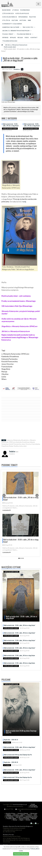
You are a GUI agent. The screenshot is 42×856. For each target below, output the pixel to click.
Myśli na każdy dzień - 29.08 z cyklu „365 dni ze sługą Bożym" (11, 125)
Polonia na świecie (24, 818)
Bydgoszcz (9, 440)
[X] (22, 69)
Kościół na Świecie (9, 17)
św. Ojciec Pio (10, 817)
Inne (29, 20)
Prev (4, 495)
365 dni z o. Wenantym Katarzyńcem (16, 45)
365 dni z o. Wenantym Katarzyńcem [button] (15, 30)
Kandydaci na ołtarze (31, 816)
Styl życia (6, 20)
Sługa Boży (4, 446)
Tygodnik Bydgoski (9, 41)
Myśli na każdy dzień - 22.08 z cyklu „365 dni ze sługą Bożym (19, 663)
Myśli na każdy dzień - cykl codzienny (16, 296)
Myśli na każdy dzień (10, 47)
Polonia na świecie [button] (24, 34)
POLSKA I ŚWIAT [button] (7, 34)
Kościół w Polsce (22, 13)
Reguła (20, 37)
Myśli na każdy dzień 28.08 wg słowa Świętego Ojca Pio (18, 755)
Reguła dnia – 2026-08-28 (11, 762)
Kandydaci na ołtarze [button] (10, 27)
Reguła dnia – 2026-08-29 (11, 740)
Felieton (32, 17)
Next (37, 495)
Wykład (13, 37)
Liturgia (15, 10)
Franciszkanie (36, 444)
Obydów (16, 446)
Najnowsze (6, 10)
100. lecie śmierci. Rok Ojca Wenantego (16, 306)
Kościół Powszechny (15, 444)
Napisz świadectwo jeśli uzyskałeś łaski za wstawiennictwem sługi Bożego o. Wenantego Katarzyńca (19, 337)
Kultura (15, 20)
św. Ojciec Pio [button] (28, 27)
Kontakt (33, 37)
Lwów (21, 446)
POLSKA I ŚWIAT (12, 818)
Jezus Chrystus (26, 444)
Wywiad (5, 37)
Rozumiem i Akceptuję (21, 854)
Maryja (11, 446)
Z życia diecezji (8, 13)
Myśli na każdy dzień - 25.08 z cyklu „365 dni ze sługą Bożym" (19, 640)
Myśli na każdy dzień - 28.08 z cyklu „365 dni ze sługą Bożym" (32, 125)
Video (27, 37)
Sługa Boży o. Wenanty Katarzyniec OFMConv (19, 326)
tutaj (24, 201)
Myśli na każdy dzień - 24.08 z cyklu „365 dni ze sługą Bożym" (19, 648)
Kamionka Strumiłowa (22, 442)
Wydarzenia (23, 17)
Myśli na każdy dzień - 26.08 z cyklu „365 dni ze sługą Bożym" (19, 633)
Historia (23, 20)
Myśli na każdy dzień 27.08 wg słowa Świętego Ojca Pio (18, 777)
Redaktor (17, 69)
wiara (24, 446)
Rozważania (25, 10)
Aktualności (24, 440)
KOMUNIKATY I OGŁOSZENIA (12, 24)
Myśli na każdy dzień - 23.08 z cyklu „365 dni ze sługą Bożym (19, 655)
